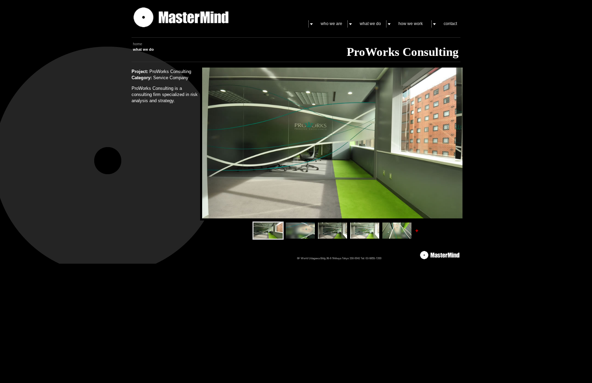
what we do (370, 23)
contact (450, 23)
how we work (410, 23)
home (137, 44)
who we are (331, 23)
